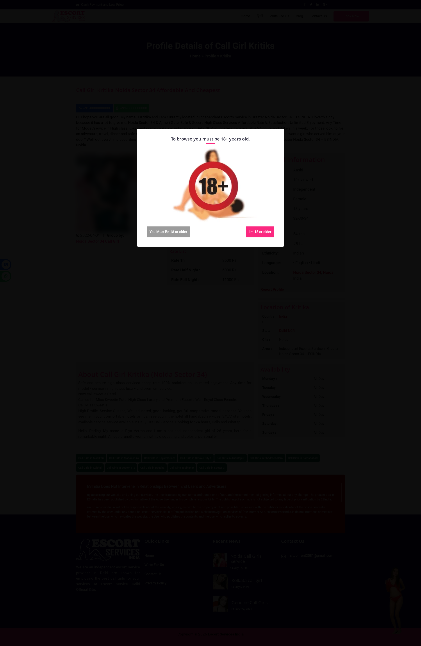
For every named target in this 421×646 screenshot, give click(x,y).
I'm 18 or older (260, 232)
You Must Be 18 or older (168, 232)
